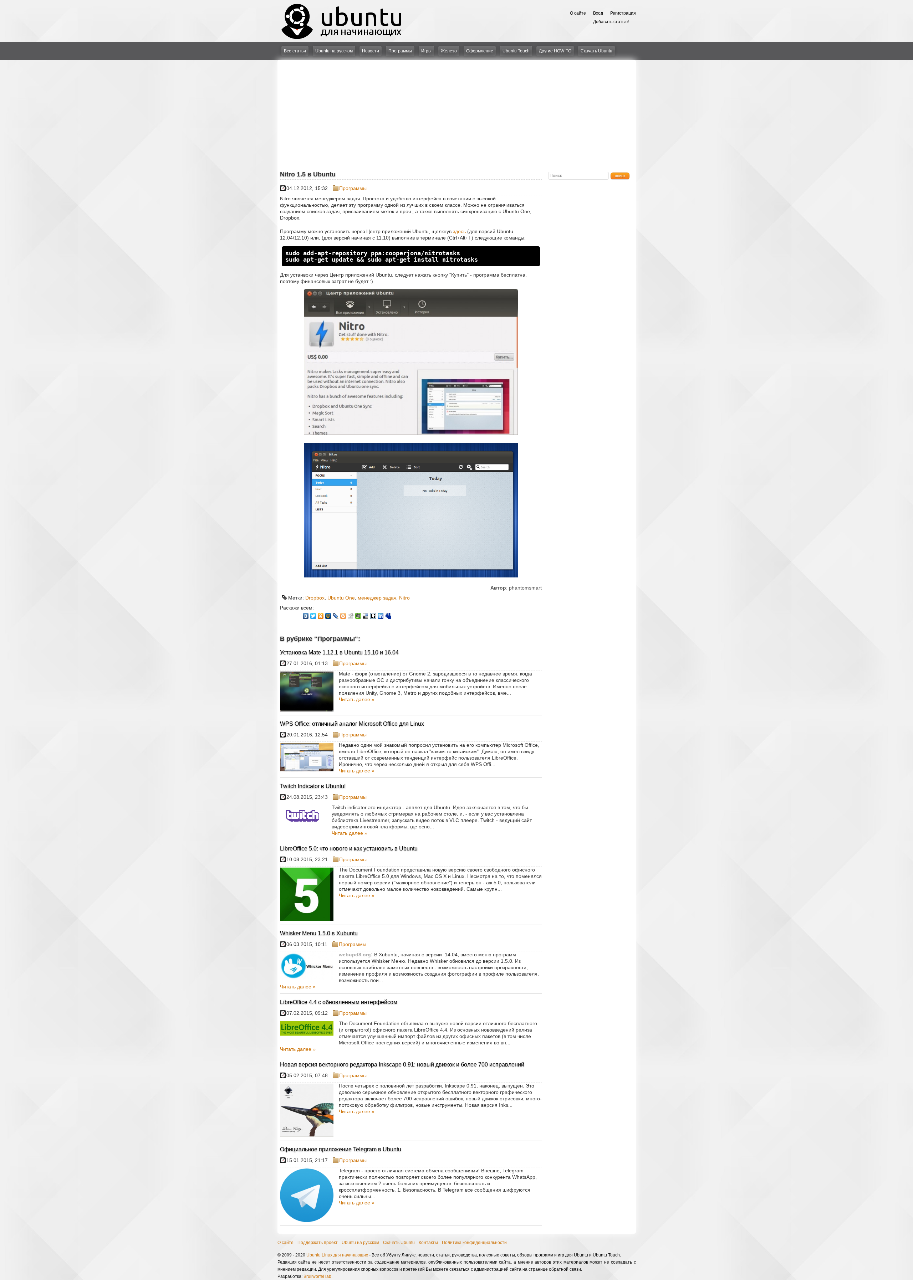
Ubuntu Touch (516, 50)
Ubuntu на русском (334, 50)
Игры (426, 50)
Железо (449, 50)
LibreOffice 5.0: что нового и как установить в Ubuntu (349, 848)
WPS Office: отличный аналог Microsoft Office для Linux (352, 724)
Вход (598, 13)
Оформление (479, 50)
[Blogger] (343, 616)
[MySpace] (388, 616)
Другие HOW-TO (555, 50)
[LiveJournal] (336, 616)
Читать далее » (356, 699)
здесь (459, 231)
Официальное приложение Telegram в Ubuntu (340, 1149)
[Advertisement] (456, 113)
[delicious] (365, 616)
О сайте (578, 13)
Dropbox (315, 598)
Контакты (428, 1242)
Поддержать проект (317, 1242)
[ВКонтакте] (306, 616)
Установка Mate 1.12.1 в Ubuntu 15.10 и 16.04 (339, 652)
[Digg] (351, 616)
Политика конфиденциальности (474, 1242)
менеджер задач (377, 598)
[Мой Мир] (328, 616)
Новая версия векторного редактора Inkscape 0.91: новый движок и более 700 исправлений (402, 1064)
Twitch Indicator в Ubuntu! (313, 786)
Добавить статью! (611, 21)
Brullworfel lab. (318, 1276)
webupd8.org (355, 954)
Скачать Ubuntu (596, 50)
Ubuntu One (341, 598)
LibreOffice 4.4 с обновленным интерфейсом (338, 1002)
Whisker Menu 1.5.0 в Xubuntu (319, 933)
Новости (370, 50)
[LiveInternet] (373, 616)
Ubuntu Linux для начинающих (337, 1255)
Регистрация (623, 13)
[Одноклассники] (321, 616)
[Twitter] (313, 616)
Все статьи (295, 50)
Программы (400, 50)
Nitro (404, 598)
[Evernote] (358, 616)
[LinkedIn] (380, 616)
